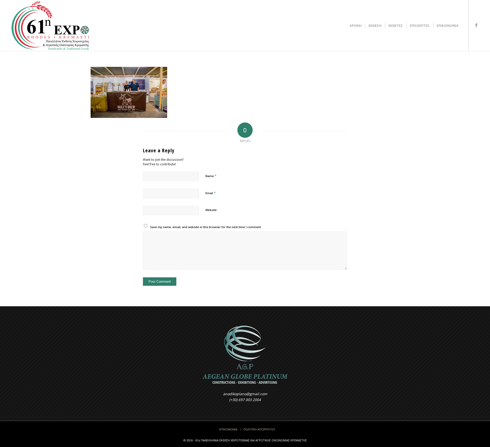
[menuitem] (355, 25)
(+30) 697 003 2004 (245, 399)
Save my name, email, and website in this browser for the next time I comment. (206, 227)
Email (210, 193)
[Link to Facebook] (476, 25)
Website (211, 210)
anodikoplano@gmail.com (245, 393)
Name (210, 175)
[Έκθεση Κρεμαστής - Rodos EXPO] (50, 25)
